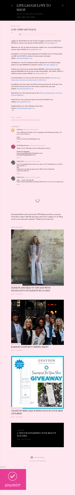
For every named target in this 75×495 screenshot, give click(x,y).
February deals (30, 120)
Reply (18, 141)
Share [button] (12, 117)
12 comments (19, 294)
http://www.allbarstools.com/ (34, 49)
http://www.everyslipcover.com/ (25, 88)
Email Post (18, 117)
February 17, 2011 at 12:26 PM (32, 161)
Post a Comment (26, 439)
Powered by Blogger (39, 457)
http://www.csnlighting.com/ (50, 64)
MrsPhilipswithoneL (23, 145)
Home (19, 17)
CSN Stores (22, 120)
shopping (36, 120)
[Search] (63, 5)
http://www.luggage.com (50, 43)
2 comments (19, 417)
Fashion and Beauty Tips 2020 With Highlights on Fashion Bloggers (30, 289)
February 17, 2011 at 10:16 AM (37, 145)
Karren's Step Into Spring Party (29, 346)
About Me (25, 17)
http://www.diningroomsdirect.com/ (26, 108)
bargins (17, 120)
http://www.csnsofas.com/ (40, 73)
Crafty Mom (20, 161)
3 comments (19, 350)
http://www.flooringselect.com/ (24, 58)
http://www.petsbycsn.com (23, 101)
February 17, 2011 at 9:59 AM (31, 129)
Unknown (20, 129)
